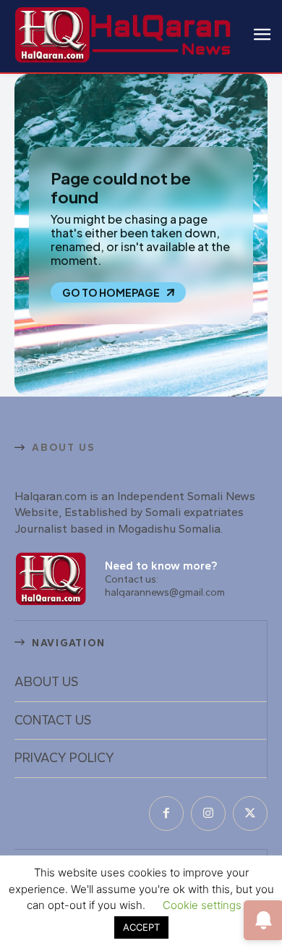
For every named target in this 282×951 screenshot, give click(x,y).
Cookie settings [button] (202, 905)
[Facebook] (166, 813)
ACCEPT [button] (141, 927)
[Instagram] (208, 813)
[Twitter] (250, 813)
